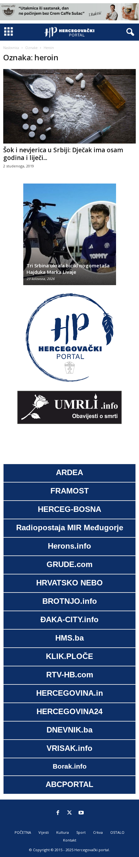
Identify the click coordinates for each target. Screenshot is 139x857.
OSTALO (117, 832)
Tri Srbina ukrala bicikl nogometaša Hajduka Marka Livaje (68, 268)
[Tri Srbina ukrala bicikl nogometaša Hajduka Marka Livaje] (69, 238)
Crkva (98, 832)
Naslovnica (11, 47)
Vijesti (43, 832)
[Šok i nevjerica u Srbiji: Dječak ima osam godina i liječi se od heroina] (69, 106)
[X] (69, 813)
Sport (81, 832)
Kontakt (69, 840)
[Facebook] (58, 813)
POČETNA (23, 832)
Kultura (62, 832)
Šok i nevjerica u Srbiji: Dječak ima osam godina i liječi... (63, 154)
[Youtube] (81, 813)
